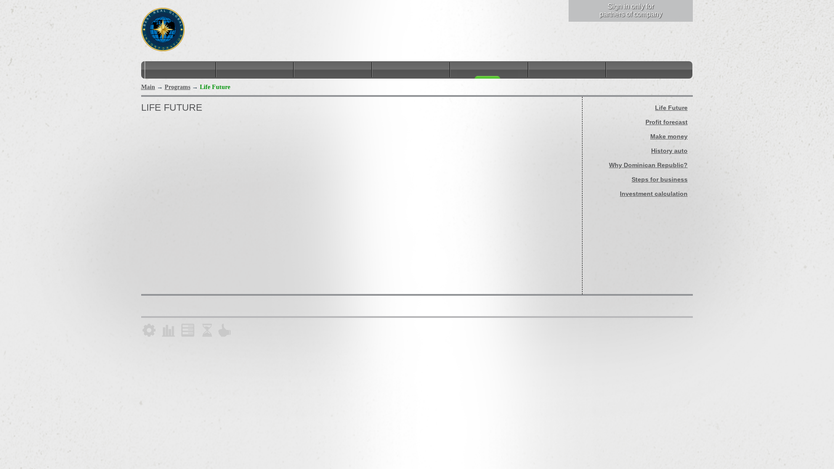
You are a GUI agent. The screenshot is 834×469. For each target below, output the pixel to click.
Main (148, 87)
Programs (177, 87)
